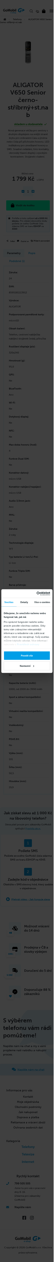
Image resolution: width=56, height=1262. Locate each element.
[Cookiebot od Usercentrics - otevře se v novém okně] (37, 594)
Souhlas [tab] (8, 602)
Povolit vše (27, 655)
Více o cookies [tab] (42, 602)
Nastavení (25, 665)
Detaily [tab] (24, 602)
